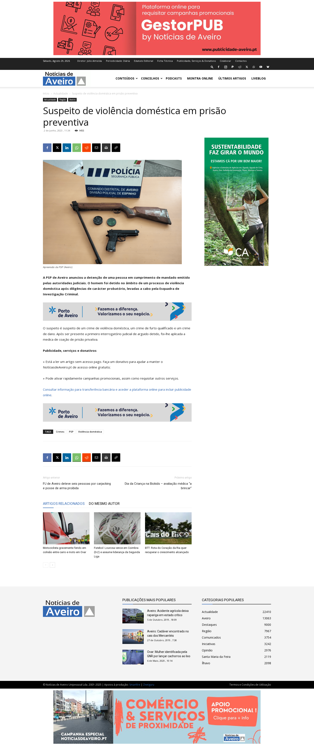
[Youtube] (261, 67)
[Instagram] (225, 67)
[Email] (96, 147)
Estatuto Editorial (143, 60)
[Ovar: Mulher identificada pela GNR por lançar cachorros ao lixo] (133, 657)
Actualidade (60, 93)
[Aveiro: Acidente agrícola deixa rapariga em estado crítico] (133, 616)
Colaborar (225, 60)
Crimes (60, 431)
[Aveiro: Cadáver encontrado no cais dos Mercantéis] (133, 636)
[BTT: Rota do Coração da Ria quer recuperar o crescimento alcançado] (168, 528)
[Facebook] (218, 67)
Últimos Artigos (232, 78)
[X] (247, 67)
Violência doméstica (90, 431)
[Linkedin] (67, 147)
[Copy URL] (116, 147)
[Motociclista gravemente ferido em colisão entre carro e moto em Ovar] (66, 528)
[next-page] (52, 565)
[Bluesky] (268, 67)
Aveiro (72, 99)
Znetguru (148, 684)
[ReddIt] (86, 147)
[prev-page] (45, 565)
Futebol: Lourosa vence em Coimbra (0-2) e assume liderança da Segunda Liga (117, 552)
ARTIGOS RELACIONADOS (64, 503)
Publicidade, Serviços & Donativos (196, 60)
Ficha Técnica (165, 60)
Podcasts (174, 78)
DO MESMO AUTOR (104, 503)
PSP (71, 431)
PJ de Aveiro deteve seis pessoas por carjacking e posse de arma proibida (77, 486)
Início (46, 93)
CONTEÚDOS (125, 78)
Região (62, 99)
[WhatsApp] (254, 67)
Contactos (241, 60)
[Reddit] (239, 67)
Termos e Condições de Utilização (250, 684)
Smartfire (134, 684)
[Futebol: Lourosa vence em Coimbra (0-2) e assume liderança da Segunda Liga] (117, 528)
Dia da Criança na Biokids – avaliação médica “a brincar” (158, 486)
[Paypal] (232, 67)
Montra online (200, 78)
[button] (212, 66)
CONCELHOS (150, 78)
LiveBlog (258, 78)
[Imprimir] (106, 147)
